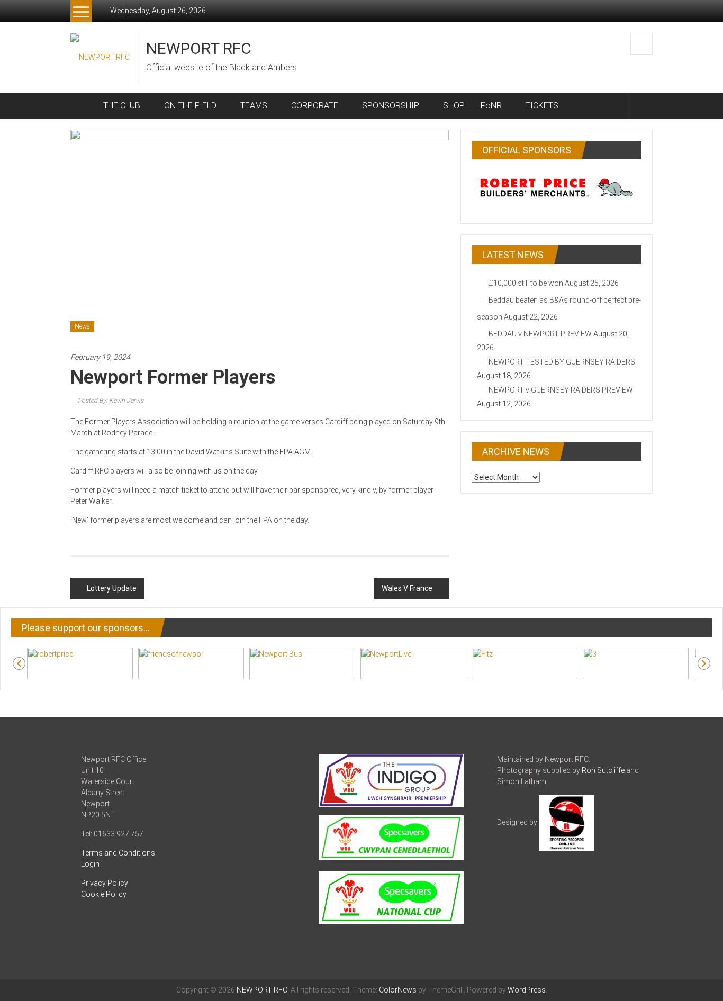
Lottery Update (112, 588)
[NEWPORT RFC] (82, 106)
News (82, 326)
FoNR (491, 106)
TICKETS (542, 106)
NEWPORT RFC (198, 48)
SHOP (454, 106)
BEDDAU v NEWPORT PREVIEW (540, 334)
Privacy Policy (104, 883)
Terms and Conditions (118, 853)
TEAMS (253, 106)
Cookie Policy (103, 894)
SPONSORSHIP (390, 106)
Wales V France (407, 588)
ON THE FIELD (190, 106)
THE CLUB (121, 106)
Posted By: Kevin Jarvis (110, 400)
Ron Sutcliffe (603, 770)
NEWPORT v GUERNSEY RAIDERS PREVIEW (561, 390)
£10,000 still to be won (526, 283)
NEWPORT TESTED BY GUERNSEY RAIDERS (562, 362)
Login (90, 864)
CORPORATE (314, 106)
